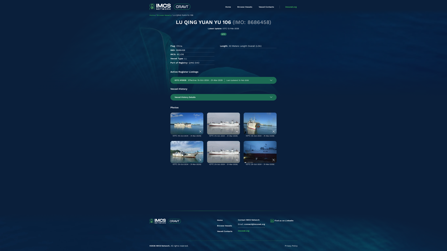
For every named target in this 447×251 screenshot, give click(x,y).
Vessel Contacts (266, 7)
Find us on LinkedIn (284, 221)
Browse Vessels (244, 7)
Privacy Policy (291, 246)
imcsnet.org (291, 7)
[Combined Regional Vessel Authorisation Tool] (169, 7)
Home (228, 7)
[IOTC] (186, 123)
